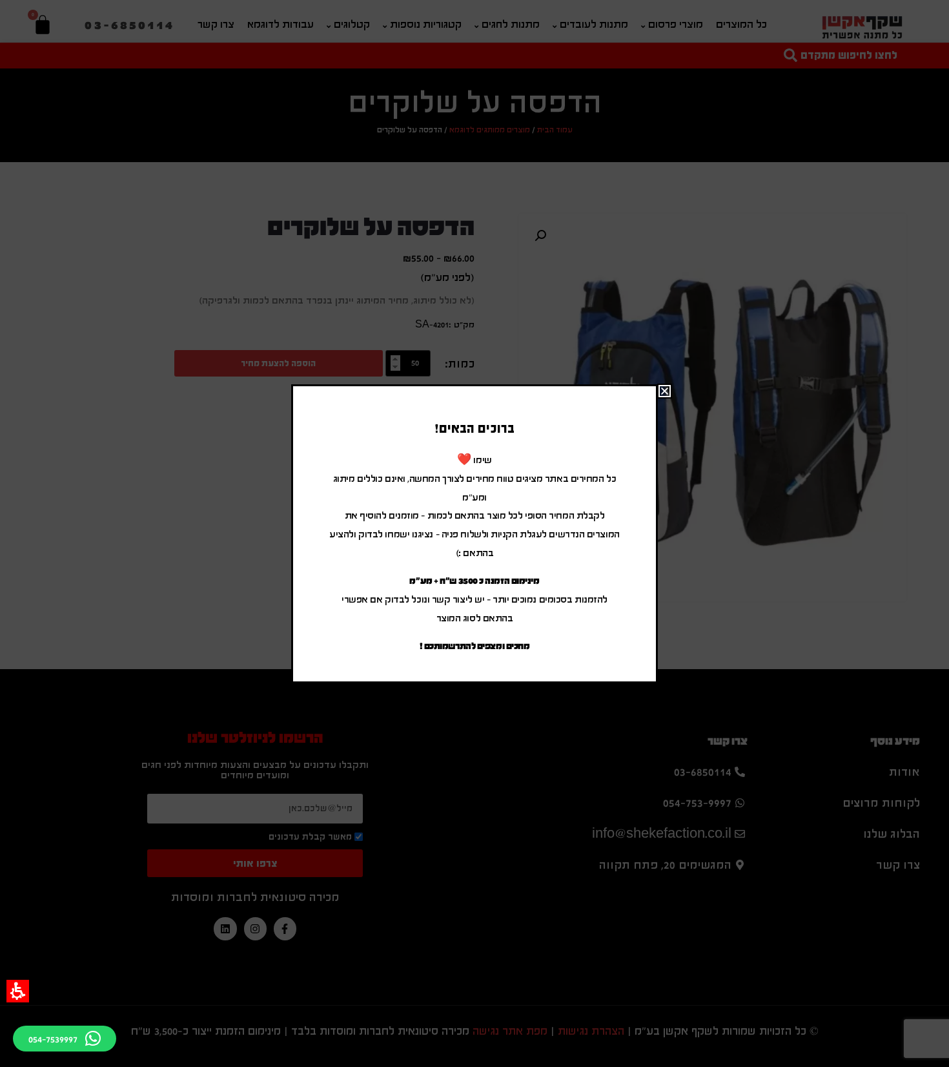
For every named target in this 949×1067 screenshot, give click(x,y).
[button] (17, 991)
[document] (474, 533)
